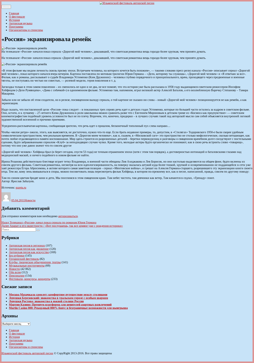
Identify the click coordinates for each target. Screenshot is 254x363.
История (14, 20)
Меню (6, 6)
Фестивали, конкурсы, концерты (29, 279)
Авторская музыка (20, 23)
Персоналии (17, 275)
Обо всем (15, 272)
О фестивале (17, 16)
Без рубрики (17, 255)
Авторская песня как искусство (29, 252)
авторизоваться (68, 216)
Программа (16, 26)
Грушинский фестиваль (24, 258)
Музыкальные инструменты (27, 265)
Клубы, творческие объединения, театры (35, 262)
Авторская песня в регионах (27, 245)
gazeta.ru (21, 187)
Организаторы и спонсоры (26, 30)
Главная (14, 13)
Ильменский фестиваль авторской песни (27, 353)
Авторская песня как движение (29, 248)
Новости (30, 200)
